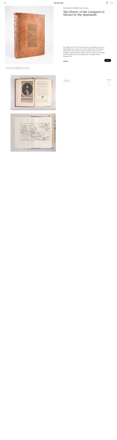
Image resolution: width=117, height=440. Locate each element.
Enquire (66, 80)
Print (109, 85)
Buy (108, 60)
